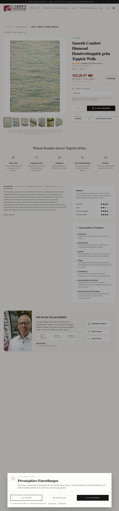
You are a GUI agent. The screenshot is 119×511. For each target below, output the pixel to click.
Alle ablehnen (26, 497)
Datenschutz (52, 503)
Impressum (62, 503)
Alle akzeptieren (92, 497)
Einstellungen (61, 497)
